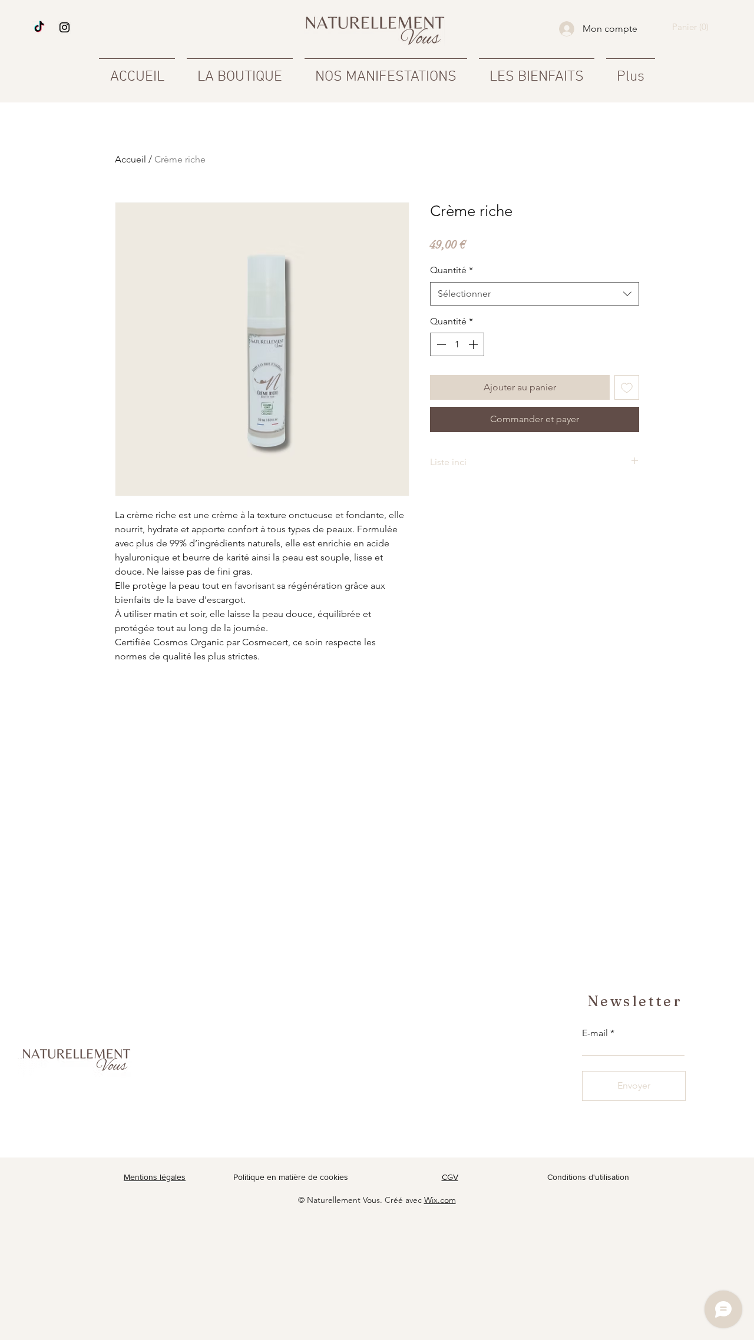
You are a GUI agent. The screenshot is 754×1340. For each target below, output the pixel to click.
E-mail (595, 1033)
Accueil (130, 159)
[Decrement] (440, 344)
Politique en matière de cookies (291, 1177)
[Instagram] (64, 27)
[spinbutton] (457, 344)
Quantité (451, 270)
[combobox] (534, 294)
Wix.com (440, 1200)
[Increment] (474, 344)
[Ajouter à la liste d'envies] (626, 387)
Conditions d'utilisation (588, 1177)
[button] (692, 27)
